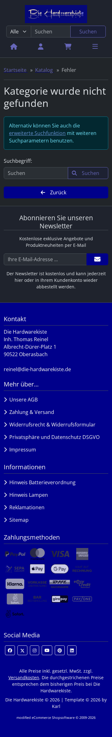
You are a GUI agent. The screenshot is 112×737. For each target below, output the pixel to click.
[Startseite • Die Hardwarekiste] (56, 14)
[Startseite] (13, 46)
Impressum (21, 449)
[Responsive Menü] (95, 46)
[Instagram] (34, 650)
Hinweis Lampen (27, 494)
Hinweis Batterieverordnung (41, 482)
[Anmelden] (97, 259)
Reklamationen (25, 507)
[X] (22, 650)
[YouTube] (47, 650)
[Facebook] (10, 650)
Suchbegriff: (18, 160)
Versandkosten (23, 677)
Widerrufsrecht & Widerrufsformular (51, 424)
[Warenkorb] (68, 46)
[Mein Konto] (41, 46)
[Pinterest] (60, 650)
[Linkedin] (72, 650)
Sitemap (18, 519)
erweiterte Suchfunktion (37, 133)
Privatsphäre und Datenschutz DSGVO (53, 437)
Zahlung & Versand (30, 412)
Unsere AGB (22, 399)
